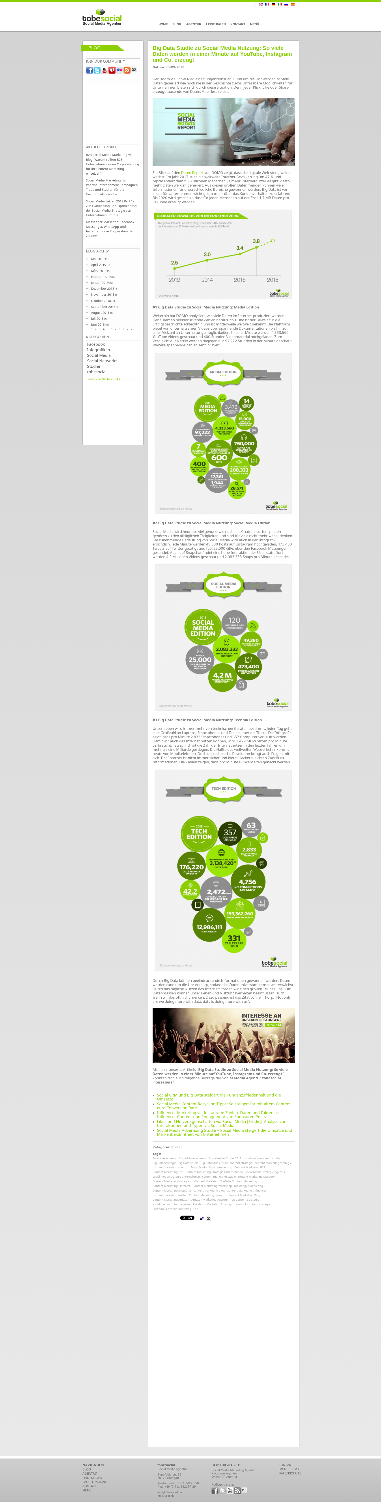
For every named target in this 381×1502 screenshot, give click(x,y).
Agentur (193, 24)
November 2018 (102, 294)
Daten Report (192, 172)
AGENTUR (89, 1473)
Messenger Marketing (248, 1186)
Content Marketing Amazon (171, 1199)
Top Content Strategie (244, 1199)
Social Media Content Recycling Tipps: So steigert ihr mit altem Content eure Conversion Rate (224, 1105)
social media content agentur (172, 1204)
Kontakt (237, 24)
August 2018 (100, 312)
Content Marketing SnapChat (172, 1190)
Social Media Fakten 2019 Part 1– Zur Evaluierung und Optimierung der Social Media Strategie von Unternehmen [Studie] (111, 208)
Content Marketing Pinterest (171, 1186)
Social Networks (102, 360)
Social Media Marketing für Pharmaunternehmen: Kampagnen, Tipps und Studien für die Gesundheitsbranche (112, 187)
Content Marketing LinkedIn (207, 1195)
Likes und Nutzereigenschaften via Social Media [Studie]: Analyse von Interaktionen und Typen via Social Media (221, 1123)
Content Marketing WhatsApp (212, 1186)
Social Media (99, 355)
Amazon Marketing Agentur (209, 1199)
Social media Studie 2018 (225, 1158)
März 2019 (98, 271)
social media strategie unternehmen (176, 1177)
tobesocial (96, 371)
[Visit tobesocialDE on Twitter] (97, 71)
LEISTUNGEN (92, 1478)
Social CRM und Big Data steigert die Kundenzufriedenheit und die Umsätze (219, 1097)
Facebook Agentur (165, 1158)
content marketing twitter (170, 1195)
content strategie (241, 1163)
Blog (176, 24)
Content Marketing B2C (168, 1172)
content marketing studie (219, 1177)
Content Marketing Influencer (246, 1190)
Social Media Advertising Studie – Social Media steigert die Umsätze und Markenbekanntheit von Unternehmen (224, 1132)
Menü (254, 24)
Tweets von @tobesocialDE (103, 379)
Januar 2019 (100, 282)
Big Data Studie (188, 1163)
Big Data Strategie (164, 1163)
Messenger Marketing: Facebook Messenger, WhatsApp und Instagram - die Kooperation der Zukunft (110, 229)
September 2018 (103, 307)
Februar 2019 (101, 277)
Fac (195, 1209)
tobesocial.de (165, 1495)
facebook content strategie (252, 1204)
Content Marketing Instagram (172, 1181)
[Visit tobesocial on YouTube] (104, 71)
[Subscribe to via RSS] (127, 71)
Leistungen (216, 24)
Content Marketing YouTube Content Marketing (225, 1181)
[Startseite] (158, 17)
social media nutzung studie (261, 1158)
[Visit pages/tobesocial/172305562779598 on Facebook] (89, 71)
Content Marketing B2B (249, 1167)
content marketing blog (209, 1190)
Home (163, 24)
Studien (94, 366)
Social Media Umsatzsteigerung (211, 1167)
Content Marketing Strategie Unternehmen (214, 1172)
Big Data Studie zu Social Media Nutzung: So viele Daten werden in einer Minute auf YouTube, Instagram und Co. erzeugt (222, 54)
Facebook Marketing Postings (212, 1204)
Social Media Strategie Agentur (265, 1172)
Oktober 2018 (101, 301)
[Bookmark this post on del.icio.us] (202, 1218)
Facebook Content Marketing (172, 1209)
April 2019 (98, 265)
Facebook (96, 344)
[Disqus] (224, 1276)
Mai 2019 (98, 259)
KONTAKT (89, 1486)
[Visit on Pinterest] (112, 71)
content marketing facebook (256, 1177)
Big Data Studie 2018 (214, 1163)
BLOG (86, 1469)
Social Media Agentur (193, 1158)
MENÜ (87, 1490)
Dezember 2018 (102, 288)
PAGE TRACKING (94, 1482)
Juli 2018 (97, 318)
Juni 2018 (98, 324)
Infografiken (98, 349)
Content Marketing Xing (244, 1195)
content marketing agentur (171, 1167)
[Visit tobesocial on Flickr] (119, 71)
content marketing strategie (273, 1163)
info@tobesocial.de (169, 1492)
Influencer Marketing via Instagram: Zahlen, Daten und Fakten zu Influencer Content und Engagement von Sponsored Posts (218, 1114)
